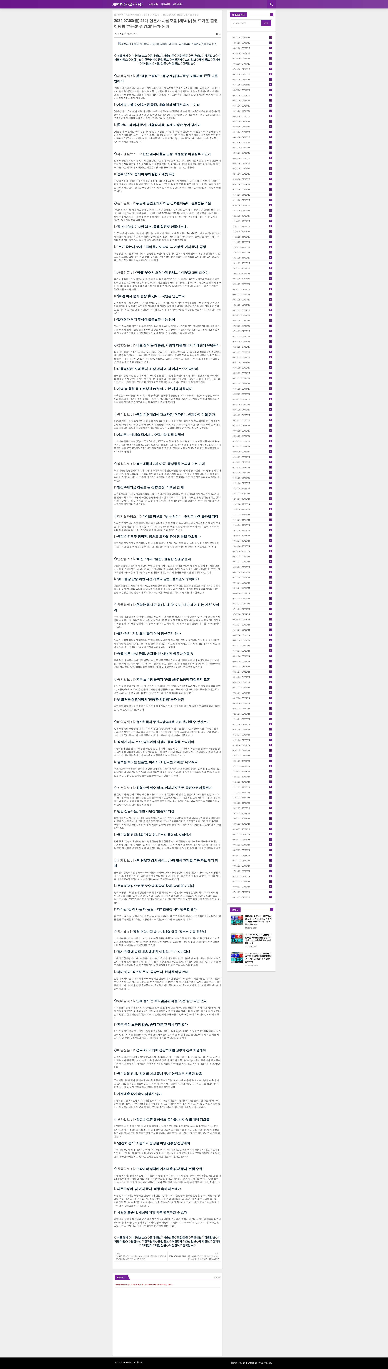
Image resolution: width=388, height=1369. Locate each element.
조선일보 (190, 59)
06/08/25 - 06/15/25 (251, 362)
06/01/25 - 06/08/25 (251, 367)
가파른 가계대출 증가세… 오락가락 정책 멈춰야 (150, 434)
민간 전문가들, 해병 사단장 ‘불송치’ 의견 (145, 811)
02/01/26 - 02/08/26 (251, 184)
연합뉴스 (136, 59)
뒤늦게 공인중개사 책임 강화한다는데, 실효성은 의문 (173, 203)
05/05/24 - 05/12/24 (251, 661)
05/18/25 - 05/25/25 (251, 378)
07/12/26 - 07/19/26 (251, 63)
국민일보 (196, 55)
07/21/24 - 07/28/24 (251, 603)
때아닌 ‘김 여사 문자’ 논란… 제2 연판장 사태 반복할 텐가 (157, 909)
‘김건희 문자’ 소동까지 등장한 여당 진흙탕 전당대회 (153, 1143)
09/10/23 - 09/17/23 (251, 839)
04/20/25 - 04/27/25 (251, 399)
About (242, 1362)
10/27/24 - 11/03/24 (251, 530)
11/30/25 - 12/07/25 (251, 231)
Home (234, 1362)
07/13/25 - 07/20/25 (251, 336)
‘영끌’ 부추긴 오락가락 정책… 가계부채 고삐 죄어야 (172, 272)
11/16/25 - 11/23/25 (251, 242)
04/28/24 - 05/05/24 (251, 666)
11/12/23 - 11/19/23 (251, 792)
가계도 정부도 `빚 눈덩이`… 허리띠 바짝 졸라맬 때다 (180, 516)
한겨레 (216, 59)
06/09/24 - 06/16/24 (251, 635)
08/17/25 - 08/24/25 (251, 310)
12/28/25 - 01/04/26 (251, 210)
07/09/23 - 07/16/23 (251, 886)
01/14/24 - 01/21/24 (251, 745)
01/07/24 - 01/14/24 (251, 750)
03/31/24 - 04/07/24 (251, 687)
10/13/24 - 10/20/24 (251, 540)
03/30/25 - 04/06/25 (251, 415)
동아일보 (155, 55)
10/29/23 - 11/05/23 (251, 803)
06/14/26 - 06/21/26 (251, 84)
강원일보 (209, 55)
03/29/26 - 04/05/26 (251, 142)
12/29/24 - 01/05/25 (251, 483)
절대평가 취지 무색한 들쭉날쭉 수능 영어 (146, 319)
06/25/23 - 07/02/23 (251, 897)
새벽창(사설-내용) (127, 4)
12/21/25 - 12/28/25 (251, 215)
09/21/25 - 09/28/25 (251, 284)
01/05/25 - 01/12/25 (251, 478)
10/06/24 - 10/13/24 (251, 546)
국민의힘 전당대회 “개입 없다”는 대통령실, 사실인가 (154, 834)
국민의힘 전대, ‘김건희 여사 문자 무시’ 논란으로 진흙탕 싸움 (159, 1073)
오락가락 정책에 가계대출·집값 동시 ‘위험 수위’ (169, 1169)
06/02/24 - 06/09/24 (251, 640)
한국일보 (187, 63)
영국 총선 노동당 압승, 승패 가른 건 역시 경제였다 (152, 1024)
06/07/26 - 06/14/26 (251, 90)
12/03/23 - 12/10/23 (251, 776)
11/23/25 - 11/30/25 (251, 236)
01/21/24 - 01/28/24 (251, 740)
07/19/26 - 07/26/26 (251, 58)
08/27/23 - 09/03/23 (251, 850)
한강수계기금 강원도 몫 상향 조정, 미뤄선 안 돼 (150, 487)
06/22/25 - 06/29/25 (251, 352)
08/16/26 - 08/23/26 (251, 37)
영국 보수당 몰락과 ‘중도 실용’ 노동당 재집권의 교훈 (173, 679)
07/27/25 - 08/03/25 (251, 326)
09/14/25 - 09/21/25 (251, 289)
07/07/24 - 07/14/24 (251, 614)
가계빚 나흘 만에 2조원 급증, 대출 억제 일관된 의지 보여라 (158, 104)
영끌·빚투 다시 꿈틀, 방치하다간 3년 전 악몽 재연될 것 (155, 653)
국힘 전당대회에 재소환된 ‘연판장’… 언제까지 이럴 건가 (175, 414)
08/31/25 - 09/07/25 (251, 299)
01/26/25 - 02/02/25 (251, 462)
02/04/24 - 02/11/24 (251, 729)
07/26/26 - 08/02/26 (251, 53)
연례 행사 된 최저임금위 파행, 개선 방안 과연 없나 (171, 1001)
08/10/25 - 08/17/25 (251, 315)
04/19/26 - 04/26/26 (251, 126)
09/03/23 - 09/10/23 (251, 844)
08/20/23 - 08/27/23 (251, 855)
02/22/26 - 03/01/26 (251, 168)
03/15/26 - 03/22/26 (251, 153)
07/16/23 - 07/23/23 (251, 881)
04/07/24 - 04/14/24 (251, 682)
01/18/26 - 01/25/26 (251, 194)
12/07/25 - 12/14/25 (251, 226)
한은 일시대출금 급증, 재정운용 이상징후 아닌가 (177, 154)
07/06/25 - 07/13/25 (251, 341)
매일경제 (177, 59)
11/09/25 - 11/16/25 (251, 247)
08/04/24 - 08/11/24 (251, 593)
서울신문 (168, 55)
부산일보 (174, 63)
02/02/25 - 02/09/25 (251, 457)
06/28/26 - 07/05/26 (251, 74)
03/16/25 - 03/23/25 (251, 425)
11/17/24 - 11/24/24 (251, 514)
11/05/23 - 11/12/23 (251, 797)
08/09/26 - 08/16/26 (251, 43)
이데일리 (147, 63)
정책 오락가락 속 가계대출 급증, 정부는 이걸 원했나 (169, 931)
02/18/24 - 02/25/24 (251, 719)
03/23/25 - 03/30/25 (251, 420)
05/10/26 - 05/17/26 (251, 111)
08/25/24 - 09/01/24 (251, 577)
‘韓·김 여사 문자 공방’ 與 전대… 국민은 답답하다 (151, 296)
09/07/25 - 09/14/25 (251, 294)
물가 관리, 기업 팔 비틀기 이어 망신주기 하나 (149, 633)
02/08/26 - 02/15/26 (251, 179)
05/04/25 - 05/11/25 (251, 388)
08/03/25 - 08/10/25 (251, 320)
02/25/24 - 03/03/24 (251, 713)
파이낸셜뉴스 (139, 55)
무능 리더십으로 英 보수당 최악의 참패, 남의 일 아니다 (155, 886)
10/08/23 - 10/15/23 (251, 818)
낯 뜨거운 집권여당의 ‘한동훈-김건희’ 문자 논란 (150, 699)
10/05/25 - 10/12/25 (251, 273)
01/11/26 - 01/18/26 (251, 200)
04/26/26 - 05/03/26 (251, 121)
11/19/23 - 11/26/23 (251, 787)
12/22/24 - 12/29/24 (251, 488)
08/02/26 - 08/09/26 (251, 48)
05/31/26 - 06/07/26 (251, 95)
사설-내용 (153, 4)
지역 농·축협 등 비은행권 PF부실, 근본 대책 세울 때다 (154, 389)
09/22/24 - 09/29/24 (251, 556)
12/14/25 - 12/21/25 (251, 221)
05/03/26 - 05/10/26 (251, 116)
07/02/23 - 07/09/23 (251, 892)
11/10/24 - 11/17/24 (251, 520)
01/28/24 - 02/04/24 (251, 734)
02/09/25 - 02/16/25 (251, 451)
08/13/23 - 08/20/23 (251, 860)
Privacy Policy (265, 1362)
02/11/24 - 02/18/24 (251, 724)
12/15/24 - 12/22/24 (251, 493)
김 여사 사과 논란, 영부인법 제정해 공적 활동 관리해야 (155, 742)
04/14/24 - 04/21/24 (251, 677)
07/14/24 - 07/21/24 (251, 609)
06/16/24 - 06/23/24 (251, 630)
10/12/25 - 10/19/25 (251, 268)
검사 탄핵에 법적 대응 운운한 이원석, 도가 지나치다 (153, 951)
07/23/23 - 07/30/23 (251, 876)
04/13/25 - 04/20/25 (251, 404)
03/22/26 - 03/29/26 (251, 147)
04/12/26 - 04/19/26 (251, 132)
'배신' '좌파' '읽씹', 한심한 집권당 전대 (163, 559)
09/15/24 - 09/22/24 (251, 561)
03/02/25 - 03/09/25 (251, 436)
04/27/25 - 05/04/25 (251, 394)
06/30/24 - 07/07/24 (251, 619)
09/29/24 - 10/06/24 (251, 551)
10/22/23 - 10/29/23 (251, 808)
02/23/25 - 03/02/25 (251, 441)
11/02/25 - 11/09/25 (251, 252)
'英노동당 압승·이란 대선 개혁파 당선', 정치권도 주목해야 (158, 579)
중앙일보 (163, 59)
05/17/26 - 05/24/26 (251, 105)
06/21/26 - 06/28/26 (251, 79)
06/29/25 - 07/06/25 (251, 346)
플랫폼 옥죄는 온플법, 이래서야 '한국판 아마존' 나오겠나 (157, 762)
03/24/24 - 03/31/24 (251, 692)
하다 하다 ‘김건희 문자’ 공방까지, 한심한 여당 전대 (153, 972)
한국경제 (149, 59)
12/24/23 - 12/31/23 (251, 761)
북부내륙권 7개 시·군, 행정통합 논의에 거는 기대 (170, 464)
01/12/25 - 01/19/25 (251, 472)
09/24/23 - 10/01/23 (251, 829)
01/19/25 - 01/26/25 (251, 467)
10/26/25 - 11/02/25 (251, 257)
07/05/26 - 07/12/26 (251, 69)
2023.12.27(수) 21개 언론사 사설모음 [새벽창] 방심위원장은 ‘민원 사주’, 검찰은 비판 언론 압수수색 (258, 957)
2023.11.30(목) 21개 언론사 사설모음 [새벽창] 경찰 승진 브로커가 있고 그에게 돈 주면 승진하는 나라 (258, 938)
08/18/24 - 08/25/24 (251, 582)
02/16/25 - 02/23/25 (251, 446)
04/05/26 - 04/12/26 (251, 137)
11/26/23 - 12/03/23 (251, 781)
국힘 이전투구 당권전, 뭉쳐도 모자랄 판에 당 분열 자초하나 (159, 536)
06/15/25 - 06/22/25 (251, 357)
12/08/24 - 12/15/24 (251, 498)
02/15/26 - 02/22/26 (251, 173)
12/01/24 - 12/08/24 (251, 504)
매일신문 (160, 63)
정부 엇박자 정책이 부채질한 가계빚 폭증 (146, 174)
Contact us (251, 1362)
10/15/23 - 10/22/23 (251, 813)
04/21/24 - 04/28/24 (251, 671)
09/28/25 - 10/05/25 (251, 278)
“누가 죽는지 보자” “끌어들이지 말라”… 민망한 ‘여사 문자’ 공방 (161, 247)
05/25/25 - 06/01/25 (251, 373)
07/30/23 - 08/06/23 (251, 871)
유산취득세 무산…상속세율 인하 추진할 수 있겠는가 (173, 722)
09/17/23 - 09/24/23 (251, 834)
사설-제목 (165, 4)
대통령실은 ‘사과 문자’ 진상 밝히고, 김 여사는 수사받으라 (157, 369)
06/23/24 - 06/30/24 (251, 624)
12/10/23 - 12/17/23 (251, 771)
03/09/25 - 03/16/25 (251, 430)
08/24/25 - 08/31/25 (251, 304)
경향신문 (182, 55)
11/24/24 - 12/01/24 (251, 509)
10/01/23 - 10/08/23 (251, 823)
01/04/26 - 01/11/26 (251, 205)
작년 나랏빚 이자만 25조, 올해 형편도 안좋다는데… (153, 226)
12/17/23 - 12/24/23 (251, 766)
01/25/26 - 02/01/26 (251, 189)
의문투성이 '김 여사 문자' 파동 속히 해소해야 (149, 1189)
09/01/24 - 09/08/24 (251, 572)
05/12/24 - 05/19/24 (251, 656)
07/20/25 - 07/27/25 (251, 331)
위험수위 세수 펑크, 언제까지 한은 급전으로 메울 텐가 (174, 787)
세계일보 (204, 59)
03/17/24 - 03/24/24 (251, 698)
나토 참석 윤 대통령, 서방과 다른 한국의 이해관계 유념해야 (178, 345)
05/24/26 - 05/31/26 (251, 100)
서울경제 (122, 55)
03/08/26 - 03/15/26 (251, 158)
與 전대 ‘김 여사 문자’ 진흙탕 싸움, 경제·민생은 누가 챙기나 (159, 125)
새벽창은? (177, 4)
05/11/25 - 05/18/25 (251, 383)
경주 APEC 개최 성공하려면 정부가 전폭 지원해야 (171, 1050)
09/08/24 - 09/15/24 (251, 567)
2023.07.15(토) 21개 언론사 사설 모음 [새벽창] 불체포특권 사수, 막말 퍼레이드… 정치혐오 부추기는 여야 (258, 920)
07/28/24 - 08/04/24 (251, 598)
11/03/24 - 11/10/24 (251, 525)
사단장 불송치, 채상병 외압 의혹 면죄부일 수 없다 (152, 1212)
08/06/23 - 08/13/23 (251, 865)
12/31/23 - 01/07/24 (251, 755)
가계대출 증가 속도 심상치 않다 (139, 1094)
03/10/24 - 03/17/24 (251, 703)
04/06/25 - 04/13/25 (251, 409)
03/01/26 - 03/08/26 (251, 163)
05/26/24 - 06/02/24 (251, 645)
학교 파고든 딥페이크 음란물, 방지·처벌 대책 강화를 (172, 1119)
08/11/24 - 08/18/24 (251, 588)
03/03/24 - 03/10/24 (251, 708)
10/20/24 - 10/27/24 (251, 535)
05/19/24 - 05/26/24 (251, 650)
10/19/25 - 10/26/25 (251, 263)
